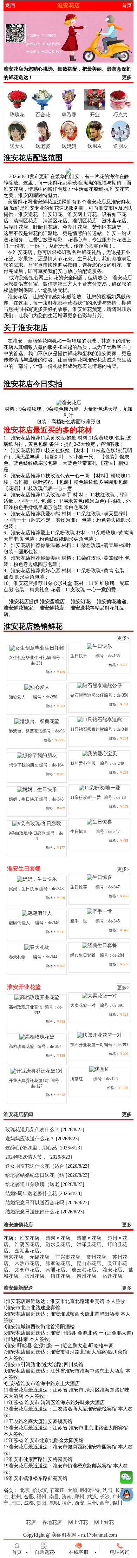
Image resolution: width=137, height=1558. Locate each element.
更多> (123, 638)
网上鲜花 (104, 1522)
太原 (72, 1490)
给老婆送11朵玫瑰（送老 (32, 1184)
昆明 (54, 1503)
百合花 (42, 114)
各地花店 (52, 1522)
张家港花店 (58, 1263)
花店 (31, 1522)
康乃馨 (68, 114)
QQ (126, 1496)
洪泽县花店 (89, 1244)
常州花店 (96, 1257)
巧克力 (120, 114)
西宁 (105, 1503)
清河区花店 (58, 1238)
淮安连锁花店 (18, 1224)
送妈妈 (68, 146)
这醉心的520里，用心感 (31, 1147)
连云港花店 (84, 1269)
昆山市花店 (89, 1263)
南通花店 (55, 1269)
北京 (25, 1490)
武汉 (92, 1496)
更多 (127, 77)
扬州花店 (34, 1276)
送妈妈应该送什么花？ (29, 1138)
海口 (16, 1503)
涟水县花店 (58, 1244)
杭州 (16, 1496)
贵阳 (41, 1503)
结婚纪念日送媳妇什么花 (32, 1211)
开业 (95, 114)
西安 (79, 1503)
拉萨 (67, 1503)
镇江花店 (60, 1276)
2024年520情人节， (26, 1157)
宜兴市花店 (68, 1257)
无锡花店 (39, 1257)
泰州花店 (86, 1276)
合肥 (29, 1496)
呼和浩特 (90, 1490)
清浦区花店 (89, 1238)
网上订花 (78, 1522)
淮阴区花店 (27, 1244)
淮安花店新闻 (18, 1114)
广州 (117, 1496)
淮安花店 (29, 1238)
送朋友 (120, 146)
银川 (117, 1503)
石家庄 (57, 1490)
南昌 (54, 1496)
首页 (127, 5)
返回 (10, 5)
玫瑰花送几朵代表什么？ (32, 1129)
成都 (29, 1503)
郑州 (79, 1496)
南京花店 (13, 1257)
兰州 (92, 1503)
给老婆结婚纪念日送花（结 (34, 1175)
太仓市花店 (27, 1269)
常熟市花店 (27, 1263)
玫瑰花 (17, 114)
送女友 (17, 146)
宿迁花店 (112, 1276)
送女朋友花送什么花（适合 (34, 1166)
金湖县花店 (27, 1250)
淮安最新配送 (18, 1288)
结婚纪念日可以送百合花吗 (34, 1202)
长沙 (105, 1496)
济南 (67, 1496)
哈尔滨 (39, 1490)
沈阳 (107, 1490)
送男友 (94, 146)
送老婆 (42, 146)
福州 (41, 1496)
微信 (126, 1479)
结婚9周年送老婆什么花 (31, 1193)
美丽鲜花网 (64, 1535)
